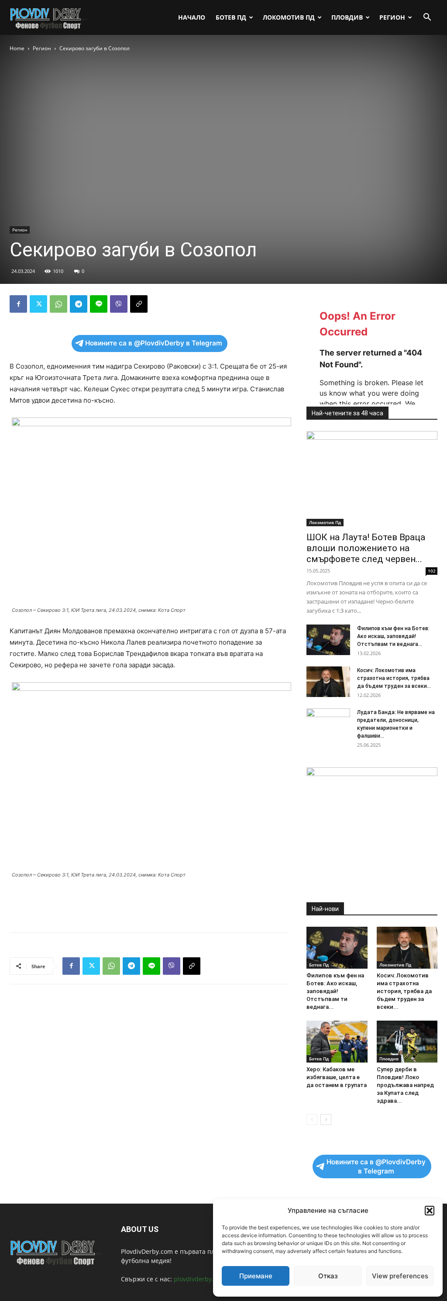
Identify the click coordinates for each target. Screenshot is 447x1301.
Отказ (328, 1276)
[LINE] (98, 304)
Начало (191, 17)
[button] (429, 1210)
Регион (392, 17)
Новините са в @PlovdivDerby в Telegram (153, 343)
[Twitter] (38, 304)
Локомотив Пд (289, 17)
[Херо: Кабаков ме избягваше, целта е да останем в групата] (337, 1042)
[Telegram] (78, 304)
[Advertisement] (149, 903)
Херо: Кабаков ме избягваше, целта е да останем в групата (336, 1077)
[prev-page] (311, 1119)
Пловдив (347, 17)
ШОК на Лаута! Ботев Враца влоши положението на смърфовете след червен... (365, 548)
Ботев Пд (231, 17)
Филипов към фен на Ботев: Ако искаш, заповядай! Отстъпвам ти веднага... (393, 636)
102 (432, 571)
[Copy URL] (139, 304)
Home (17, 48)
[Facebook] (18, 304)
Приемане (255, 1276)
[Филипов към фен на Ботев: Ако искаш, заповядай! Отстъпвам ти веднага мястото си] (328, 640)
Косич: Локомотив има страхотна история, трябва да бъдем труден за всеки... (394, 678)
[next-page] (325, 1119)
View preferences (400, 1276)
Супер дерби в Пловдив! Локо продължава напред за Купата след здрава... (405, 1085)
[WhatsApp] (58, 304)
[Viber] (118, 304)
